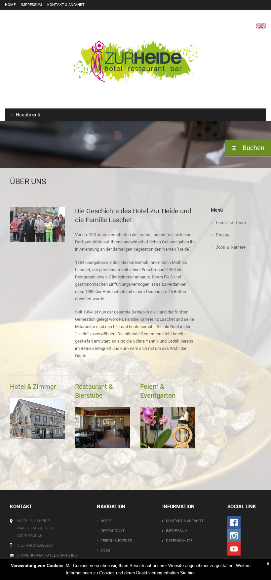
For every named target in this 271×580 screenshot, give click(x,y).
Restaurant (112, 531)
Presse (222, 234)
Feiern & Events (116, 541)
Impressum (31, 5)
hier (191, 572)
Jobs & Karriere (231, 247)
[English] (261, 25)
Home (10, 5)
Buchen (253, 148)
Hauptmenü (27, 114)
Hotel (106, 521)
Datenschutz (179, 541)
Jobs (105, 551)
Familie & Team (231, 222)
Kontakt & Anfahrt (66, 5)
